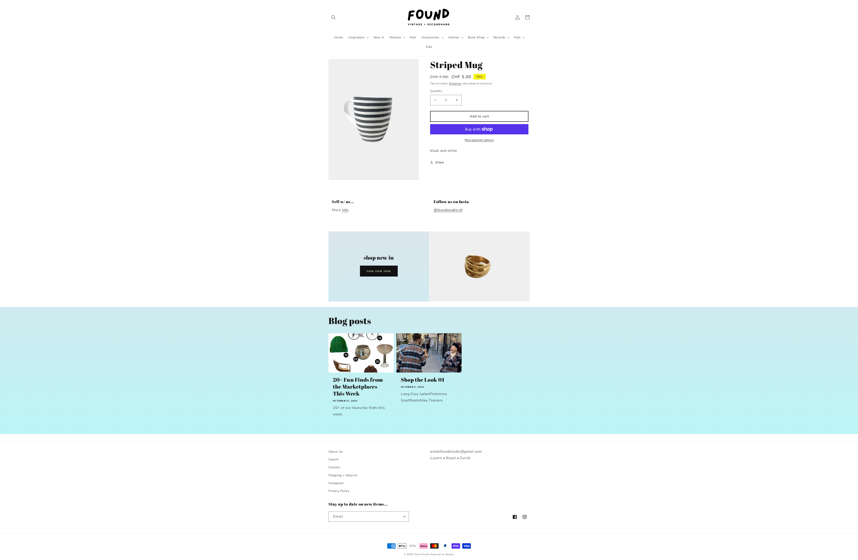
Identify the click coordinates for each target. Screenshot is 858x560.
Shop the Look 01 (422, 379)
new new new (379, 271)
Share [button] (439, 162)
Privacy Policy (338, 491)
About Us (335, 452)
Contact (334, 467)
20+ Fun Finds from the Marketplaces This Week (358, 386)
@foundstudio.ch (448, 210)
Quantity (436, 91)
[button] (333, 17)
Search (333, 459)
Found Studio (422, 554)
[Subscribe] (404, 516)
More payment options (479, 140)
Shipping (455, 83)
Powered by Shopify (442, 554)
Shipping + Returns (343, 475)
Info (345, 210)
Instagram (336, 483)
